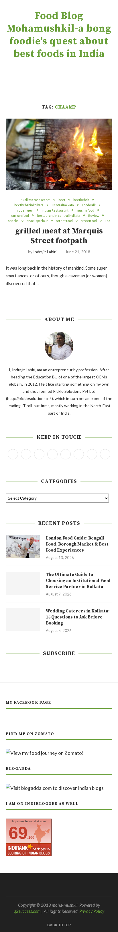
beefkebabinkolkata (29, 205)
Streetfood (89, 221)
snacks (13, 221)
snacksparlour (37, 221)
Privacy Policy (91, 911)
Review (93, 215)
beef (61, 200)
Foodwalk (89, 205)
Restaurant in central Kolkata (58, 215)
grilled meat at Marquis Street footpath (59, 236)
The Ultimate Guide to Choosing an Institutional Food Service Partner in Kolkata (78, 580)
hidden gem (25, 210)
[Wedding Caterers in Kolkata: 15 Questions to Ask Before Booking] (23, 619)
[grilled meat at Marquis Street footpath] (59, 154)
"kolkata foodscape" (35, 200)
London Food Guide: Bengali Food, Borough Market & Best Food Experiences (77, 544)
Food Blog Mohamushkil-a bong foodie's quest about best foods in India (59, 35)
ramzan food (20, 215)
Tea (107, 221)
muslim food (85, 210)
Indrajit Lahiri (44, 251)
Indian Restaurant (55, 210)
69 (18, 832)
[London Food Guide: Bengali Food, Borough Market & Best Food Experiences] (23, 546)
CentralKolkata (63, 205)
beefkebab (81, 200)
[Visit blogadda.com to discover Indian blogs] (55, 788)
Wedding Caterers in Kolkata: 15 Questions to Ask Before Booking (77, 617)
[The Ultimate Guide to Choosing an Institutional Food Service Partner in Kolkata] (23, 583)
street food (64, 221)
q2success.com (27, 911)
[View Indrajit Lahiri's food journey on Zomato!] (45, 753)
